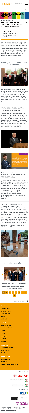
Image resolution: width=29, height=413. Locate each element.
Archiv (3, 316)
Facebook (3, 338)
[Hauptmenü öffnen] (26, 4)
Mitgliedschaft (5, 350)
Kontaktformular (6, 325)
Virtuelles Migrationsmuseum (9, 364)
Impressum (13, 408)
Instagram (4, 336)
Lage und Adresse (6, 311)
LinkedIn (3, 333)
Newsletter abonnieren (7, 328)
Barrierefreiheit (5, 314)
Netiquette (3, 410)
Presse (3, 330)
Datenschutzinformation (20, 408)
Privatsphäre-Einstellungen (11, 410)
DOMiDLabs (4, 362)
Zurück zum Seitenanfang (20, 301)
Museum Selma (5, 359)
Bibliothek (4, 319)
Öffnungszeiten (5, 308)
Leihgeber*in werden (7, 347)
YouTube (3, 341)
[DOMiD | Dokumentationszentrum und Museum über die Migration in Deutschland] (12, 4)
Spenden (3, 353)
